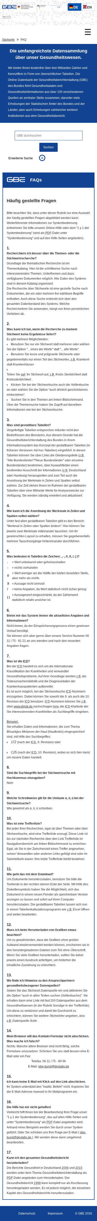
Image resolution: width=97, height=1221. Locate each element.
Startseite (8, 39)
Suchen (48, 147)
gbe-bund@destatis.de (53, 1066)
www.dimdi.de (23, 706)
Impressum (55, 1213)
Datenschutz (26, 1213)
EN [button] (90, 8)
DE (76, 8)
